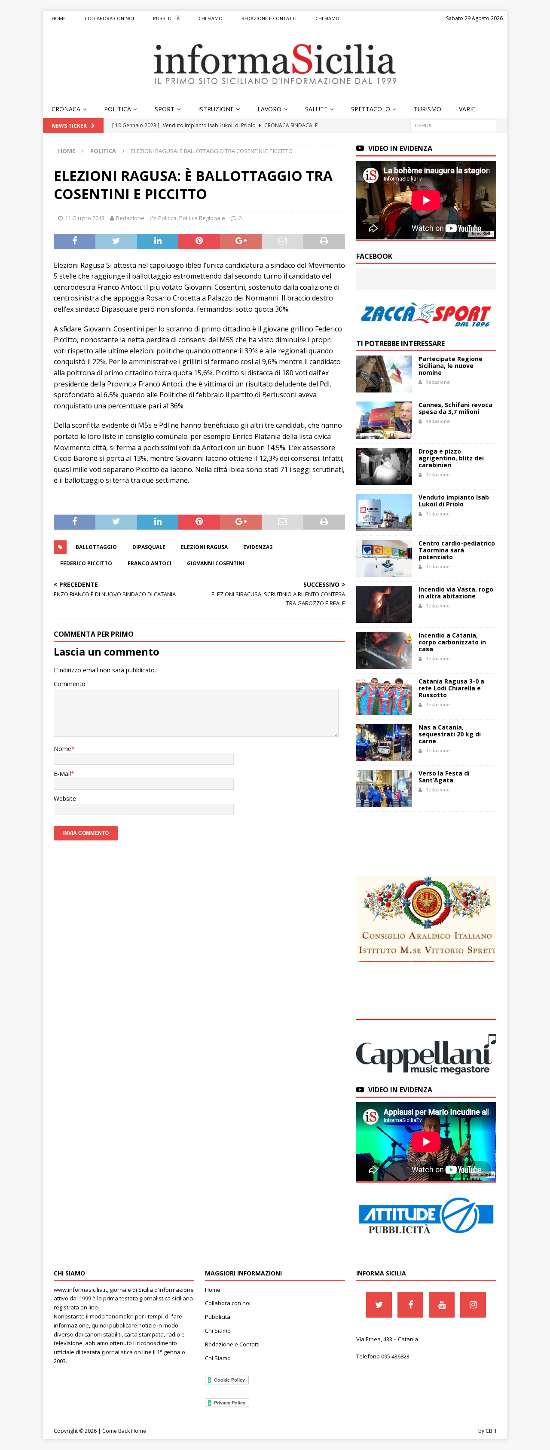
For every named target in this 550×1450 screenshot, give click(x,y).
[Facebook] (410, 1305)
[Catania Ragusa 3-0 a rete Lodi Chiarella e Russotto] (384, 696)
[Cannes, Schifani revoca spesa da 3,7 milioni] (384, 420)
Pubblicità (166, 18)
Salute (316, 109)
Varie (467, 109)
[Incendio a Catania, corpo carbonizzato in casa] (384, 650)
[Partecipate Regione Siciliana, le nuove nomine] (384, 374)
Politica (117, 109)
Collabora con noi (109, 18)
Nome (62, 749)
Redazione (130, 218)
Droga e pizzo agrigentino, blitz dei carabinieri (451, 458)
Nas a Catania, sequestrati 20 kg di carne (450, 734)
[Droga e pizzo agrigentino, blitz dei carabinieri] (384, 466)
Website (65, 798)
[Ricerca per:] (453, 125)
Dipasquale (148, 547)
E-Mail (62, 773)
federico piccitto (86, 563)
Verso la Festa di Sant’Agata (444, 776)
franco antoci (149, 563)
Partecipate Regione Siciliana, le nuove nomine (451, 366)
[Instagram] (473, 1305)
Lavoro (269, 109)
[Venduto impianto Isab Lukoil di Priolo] (384, 512)
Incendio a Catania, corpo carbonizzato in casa (452, 642)
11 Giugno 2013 (84, 218)
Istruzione (216, 109)
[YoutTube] (442, 1305)
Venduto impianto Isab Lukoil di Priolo (454, 500)
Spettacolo (370, 109)
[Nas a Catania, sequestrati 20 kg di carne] (384, 742)
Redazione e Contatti (268, 18)
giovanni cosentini (215, 563)
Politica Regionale (202, 218)
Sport (164, 109)
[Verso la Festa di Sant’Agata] (384, 788)
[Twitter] (379, 1305)
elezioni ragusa (204, 547)
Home (59, 18)
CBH (491, 1431)
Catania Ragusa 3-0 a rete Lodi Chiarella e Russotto (451, 688)
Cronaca (66, 109)
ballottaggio (96, 547)
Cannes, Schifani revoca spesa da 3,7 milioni (455, 408)
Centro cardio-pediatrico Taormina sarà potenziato (457, 550)
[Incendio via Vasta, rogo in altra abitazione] (384, 604)
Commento (70, 684)
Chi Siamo (211, 18)
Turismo (427, 109)
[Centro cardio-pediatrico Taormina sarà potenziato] (384, 558)
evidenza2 (257, 547)
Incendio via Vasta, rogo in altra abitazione (456, 592)
